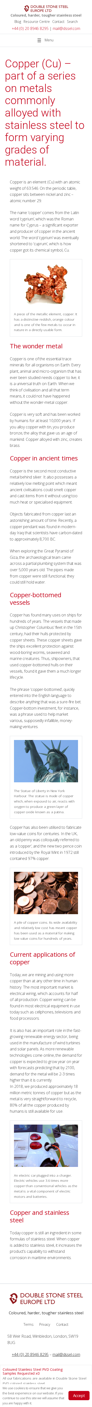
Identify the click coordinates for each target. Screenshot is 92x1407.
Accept (79, 1395)
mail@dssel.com (66, 28)
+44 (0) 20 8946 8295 (30, 28)
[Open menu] (46, 40)
